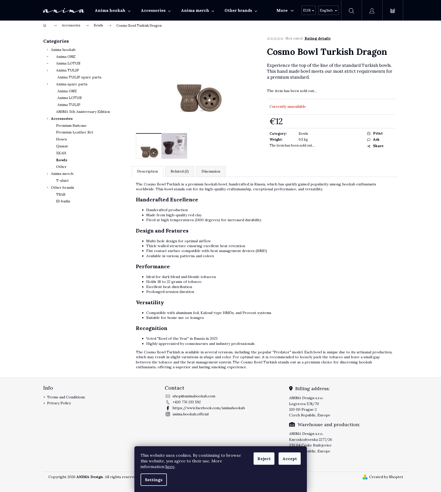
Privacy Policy (59, 403)
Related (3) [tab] (180, 171)
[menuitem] (113, 10)
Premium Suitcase (71, 125)
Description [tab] (147, 171)
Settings (153, 479)
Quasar (62, 146)
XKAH (61, 153)
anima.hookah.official (190, 414)
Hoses (61, 139)
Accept (289, 458)
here (170, 466)
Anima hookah (63, 49)
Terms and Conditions (66, 397)
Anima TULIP (67, 70)
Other (61, 166)
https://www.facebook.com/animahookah (208, 408)
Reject (264, 458)
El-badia (63, 201)
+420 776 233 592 (186, 402)
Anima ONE (65, 56)
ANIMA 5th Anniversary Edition (83, 111)
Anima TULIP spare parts (79, 77)
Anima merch (62, 173)
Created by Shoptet (386, 477)
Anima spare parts (72, 84)
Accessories (62, 118)
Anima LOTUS (68, 63)
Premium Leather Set (74, 132)
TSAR (60, 194)
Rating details (318, 38)
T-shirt (62, 180)
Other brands (62, 187)
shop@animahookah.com (193, 396)
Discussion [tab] (211, 171)
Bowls (61, 160)
